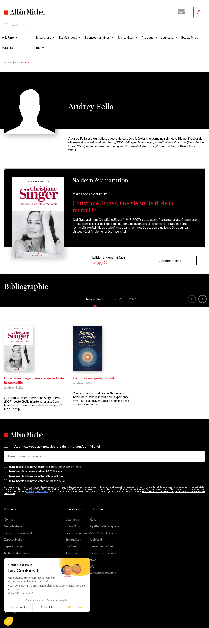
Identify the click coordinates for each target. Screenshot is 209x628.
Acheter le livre (170, 260)
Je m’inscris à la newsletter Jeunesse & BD (37, 481)
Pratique (71, 546)
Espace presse (13, 546)
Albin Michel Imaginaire (104, 533)
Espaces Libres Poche (104, 553)
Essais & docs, (81, 194)
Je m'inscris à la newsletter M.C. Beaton (36, 471)
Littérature (73, 519)
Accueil (8, 62)
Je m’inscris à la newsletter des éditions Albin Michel (45, 466)
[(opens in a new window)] (7, 611)
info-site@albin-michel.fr (37, 491)
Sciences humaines (78, 533)
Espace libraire (13, 539)
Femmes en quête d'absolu (94, 378)
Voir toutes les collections (103, 572)
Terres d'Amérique (101, 546)
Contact (9, 519)
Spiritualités (73, 539)
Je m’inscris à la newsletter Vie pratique (36, 476)
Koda (93, 519)
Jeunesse (72, 553)
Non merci (18, 607)
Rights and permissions (19, 553)
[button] (8, 621)
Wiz (92, 566)
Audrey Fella (13, 387)
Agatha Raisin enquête (104, 526)
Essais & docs (74, 526)
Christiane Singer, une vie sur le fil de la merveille (34, 380)
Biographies (99, 194)
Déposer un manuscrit (18, 533)
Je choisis (47, 607)
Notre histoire (13, 526)
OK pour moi (75, 607)
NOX (93, 559)
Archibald (96, 539)
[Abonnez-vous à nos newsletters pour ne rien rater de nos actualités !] (180, 12)
